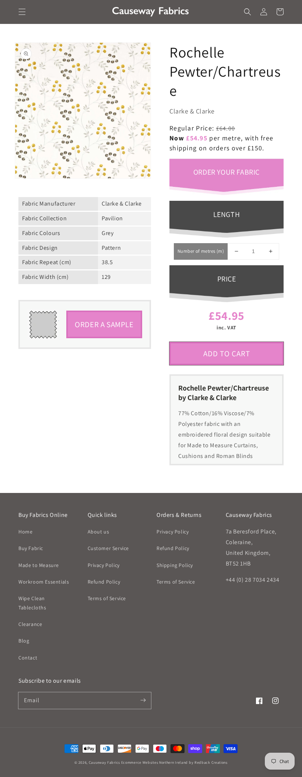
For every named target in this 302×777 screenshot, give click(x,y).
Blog (23, 640)
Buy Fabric (30, 548)
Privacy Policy (104, 565)
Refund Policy (104, 581)
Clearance (30, 624)
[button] (22, 12)
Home (25, 531)
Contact (27, 657)
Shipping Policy (175, 565)
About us (98, 531)
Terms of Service (107, 598)
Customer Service (108, 548)
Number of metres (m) (201, 251)
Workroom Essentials (43, 581)
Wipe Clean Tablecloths (32, 603)
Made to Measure (38, 565)
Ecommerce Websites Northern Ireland (154, 762)
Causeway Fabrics (104, 762)
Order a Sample (104, 324)
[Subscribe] (143, 700)
